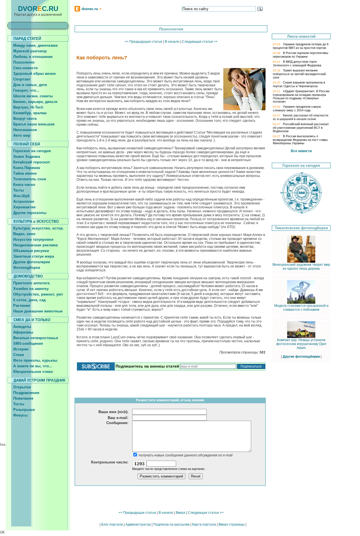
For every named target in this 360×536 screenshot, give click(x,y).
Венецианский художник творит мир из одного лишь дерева (301, 267)
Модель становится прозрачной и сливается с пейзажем (301, 308)
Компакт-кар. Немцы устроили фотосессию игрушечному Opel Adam (301, 344)
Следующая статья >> (200, 42)
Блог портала (112, 524)
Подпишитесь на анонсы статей (147, 366)
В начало (172, 42)
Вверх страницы (232, 524)
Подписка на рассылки (171, 524)
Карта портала (204, 524)
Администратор (138, 524)
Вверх (180, 513)
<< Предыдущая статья (143, 42)
